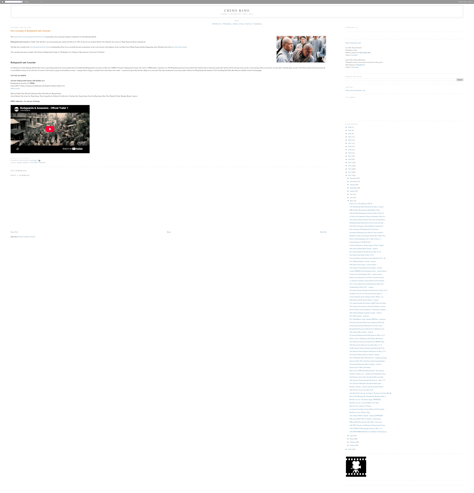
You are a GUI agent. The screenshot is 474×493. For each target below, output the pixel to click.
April (352, 435)
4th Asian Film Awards (179, 47)
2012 (350, 172)
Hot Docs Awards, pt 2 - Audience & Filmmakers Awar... (367, 374)
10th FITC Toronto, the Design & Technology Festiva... (367, 425)
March (352, 439)
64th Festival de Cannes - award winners (362, 264)
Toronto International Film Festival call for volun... (366, 325)
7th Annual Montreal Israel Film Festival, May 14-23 (367, 335)
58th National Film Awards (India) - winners (364, 300)
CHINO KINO (237, 10)
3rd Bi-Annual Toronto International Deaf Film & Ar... (367, 348)
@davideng (355, 67)
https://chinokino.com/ (353, 43)
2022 (350, 140)
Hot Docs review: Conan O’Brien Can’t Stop (364, 403)
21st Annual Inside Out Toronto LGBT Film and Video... (368, 303)
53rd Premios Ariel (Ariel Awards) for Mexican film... (366, 377)
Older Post (323, 232)
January (353, 445)
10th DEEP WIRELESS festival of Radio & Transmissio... (368, 431)
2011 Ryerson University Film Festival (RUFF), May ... (367, 342)
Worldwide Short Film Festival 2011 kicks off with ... (367, 223)
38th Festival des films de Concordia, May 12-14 (365, 345)
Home (169, 232)
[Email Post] (39, 160)
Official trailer (15, 88)
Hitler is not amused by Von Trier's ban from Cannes (366, 277)
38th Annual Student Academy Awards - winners (365, 313)
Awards (235, 24)
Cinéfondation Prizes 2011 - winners (361, 287)
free (36, 162)
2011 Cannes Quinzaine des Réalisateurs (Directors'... (367, 284)
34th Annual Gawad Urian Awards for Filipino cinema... (367, 306)
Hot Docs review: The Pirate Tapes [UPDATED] (365, 399)
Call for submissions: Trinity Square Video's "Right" (366, 245)
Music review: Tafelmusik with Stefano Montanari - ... (367, 338)
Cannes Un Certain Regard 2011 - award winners (365, 274)
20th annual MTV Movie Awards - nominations (365, 419)
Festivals (249, 24)
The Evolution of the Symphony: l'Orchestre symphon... (368, 309)
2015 (350, 162)
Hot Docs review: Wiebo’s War (359, 412)
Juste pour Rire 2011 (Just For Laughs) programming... (367, 361)
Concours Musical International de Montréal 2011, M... (367, 258)
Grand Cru (361, 65)
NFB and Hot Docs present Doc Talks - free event (365, 422)
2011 (350, 175)
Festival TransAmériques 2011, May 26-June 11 (365, 239)
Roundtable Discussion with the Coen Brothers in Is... (367, 329)
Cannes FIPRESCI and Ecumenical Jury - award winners (368, 271)
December (353, 178)
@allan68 (354, 55)
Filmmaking (227, 24)
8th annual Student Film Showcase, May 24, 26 (365, 252)
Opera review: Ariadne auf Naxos (360, 406)
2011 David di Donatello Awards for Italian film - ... (366, 383)
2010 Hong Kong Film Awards (40, 47)
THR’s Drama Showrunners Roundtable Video (364, 210)
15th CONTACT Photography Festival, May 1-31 (365, 428)
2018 (350, 153)
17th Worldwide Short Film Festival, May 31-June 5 (366, 207)
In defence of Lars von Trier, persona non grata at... (366, 293)
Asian (19, 162)
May (351, 201)
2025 (350, 130)
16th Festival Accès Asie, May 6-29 (361, 390)
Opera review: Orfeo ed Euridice (360, 367)
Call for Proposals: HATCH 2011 (360, 242)
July (351, 194)
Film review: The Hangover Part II (360, 203)
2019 (350, 150)
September (353, 188)
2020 (350, 146)
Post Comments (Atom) (27, 237)
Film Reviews (216, 24)
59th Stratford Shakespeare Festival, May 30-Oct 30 (366, 213)
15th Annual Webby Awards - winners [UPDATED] (366, 415)
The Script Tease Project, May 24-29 (361, 255)
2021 (350, 143)
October (353, 184)
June (351, 197)
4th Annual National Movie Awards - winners (364, 354)
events (26, 162)
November (353, 181)
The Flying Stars (365, 52)
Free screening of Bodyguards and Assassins (30, 30)
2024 (350, 133)
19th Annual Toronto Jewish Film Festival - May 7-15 (367, 380)
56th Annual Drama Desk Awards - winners (363, 248)
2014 (350, 166)
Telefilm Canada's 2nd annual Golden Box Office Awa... (367, 236)
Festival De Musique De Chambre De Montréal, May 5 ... (368, 396)
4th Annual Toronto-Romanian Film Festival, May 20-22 (368, 290)
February (353, 442)
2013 (350, 169)
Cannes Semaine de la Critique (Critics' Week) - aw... (366, 297)
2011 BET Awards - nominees (359, 316)
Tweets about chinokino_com (355, 90)
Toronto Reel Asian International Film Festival (29, 37)
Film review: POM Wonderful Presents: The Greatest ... (367, 370)
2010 (350, 449)
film (31, 162)
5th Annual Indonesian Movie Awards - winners (365, 364)
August (352, 191)
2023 (350, 137)
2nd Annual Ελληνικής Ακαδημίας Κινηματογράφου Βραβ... (370, 393)
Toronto (42, 162)
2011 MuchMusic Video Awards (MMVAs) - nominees (367, 319)
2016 (350, 159)
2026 (350, 127)
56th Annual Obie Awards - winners (361, 332)
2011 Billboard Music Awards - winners (362, 261)
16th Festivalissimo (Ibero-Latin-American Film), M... (367, 322)
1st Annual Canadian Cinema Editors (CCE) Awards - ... (367, 280)
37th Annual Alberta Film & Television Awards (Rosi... (367, 219)
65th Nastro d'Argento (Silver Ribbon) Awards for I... (366, 226)
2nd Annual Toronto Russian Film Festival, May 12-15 (367, 351)
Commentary (257, 24)
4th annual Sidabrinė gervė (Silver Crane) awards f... (366, 232)
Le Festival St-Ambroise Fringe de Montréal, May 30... (367, 216)
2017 (350, 156)
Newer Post (14, 232)
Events (241, 24)
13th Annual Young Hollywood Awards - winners (365, 268)
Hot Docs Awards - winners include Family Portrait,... (367, 387)
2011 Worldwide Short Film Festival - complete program (368, 358)
